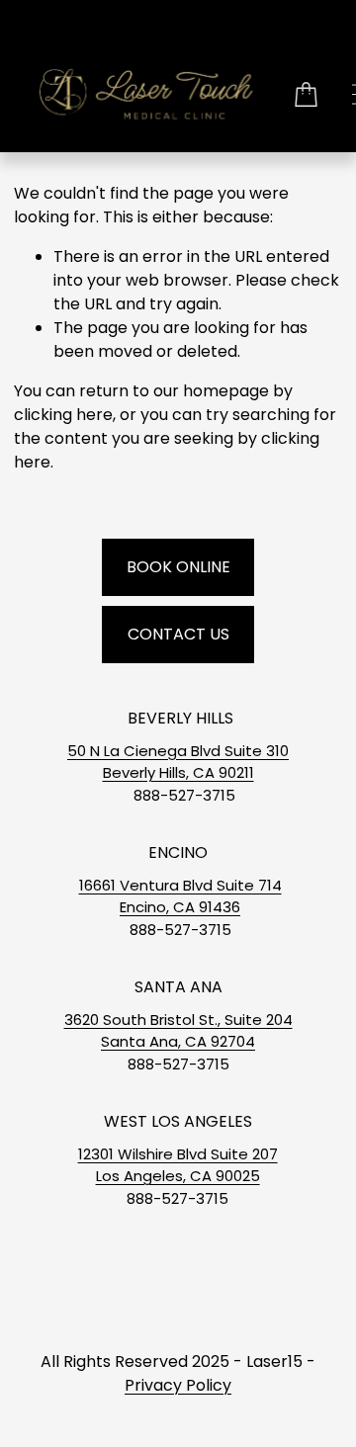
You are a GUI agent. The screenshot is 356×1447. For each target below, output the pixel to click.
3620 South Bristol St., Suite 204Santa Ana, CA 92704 (178, 1030)
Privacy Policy (178, 1385)
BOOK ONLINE (178, 566)
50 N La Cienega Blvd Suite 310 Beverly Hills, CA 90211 (178, 761)
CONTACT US (178, 634)
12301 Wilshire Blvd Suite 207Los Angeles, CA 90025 (178, 1165)
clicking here (63, 414)
